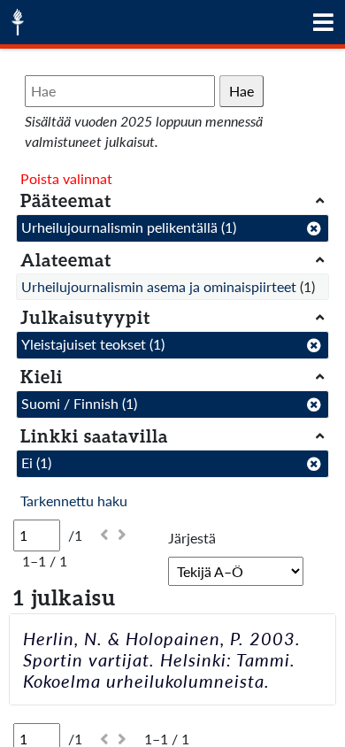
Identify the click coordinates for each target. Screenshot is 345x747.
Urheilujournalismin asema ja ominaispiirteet (158, 286)
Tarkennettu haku (73, 500)
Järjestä (192, 537)
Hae (241, 90)
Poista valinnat (66, 178)
